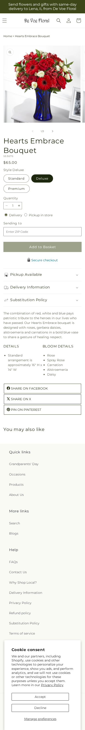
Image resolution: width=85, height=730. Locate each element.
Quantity (10, 198)
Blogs (13, 533)
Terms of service (22, 633)
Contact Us (18, 572)
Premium (16, 189)
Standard (16, 178)
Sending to (19, 223)
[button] (59, 21)
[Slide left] (33, 131)
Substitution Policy (24, 623)
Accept (40, 697)
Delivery (16, 215)
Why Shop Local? (23, 582)
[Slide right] (53, 131)
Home (7, 36)
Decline (40, 708)
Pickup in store (41, 215)
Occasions (17, 474)
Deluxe (42, 178)
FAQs (13, 562)
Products (16, 485)
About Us (16, 495)
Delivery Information (25, 593)
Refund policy (20, 613)
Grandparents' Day (24, 464)
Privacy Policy (52, 685)
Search (14, 523)
